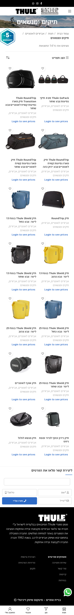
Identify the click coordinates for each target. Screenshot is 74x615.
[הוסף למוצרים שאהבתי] (43, 68)
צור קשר (62, 568)
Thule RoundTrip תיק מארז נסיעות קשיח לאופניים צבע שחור (23, 163)
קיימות (62, 574)
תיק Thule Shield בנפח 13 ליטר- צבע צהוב (54, 275)
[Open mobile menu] (69, 11)
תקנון (32, 568)
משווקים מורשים (57, 556)
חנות (50, 33)
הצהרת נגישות (28, 556)
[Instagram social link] (37, 3)
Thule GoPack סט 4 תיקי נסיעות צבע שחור (54, 99)
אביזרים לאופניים (34, 33)
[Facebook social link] (41, 3)
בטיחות (62, 580)
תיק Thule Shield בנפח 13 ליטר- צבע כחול (21, 220)
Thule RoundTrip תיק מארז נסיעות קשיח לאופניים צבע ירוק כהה (56, 163)
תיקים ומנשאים (61, 110)
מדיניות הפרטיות (26, 562)
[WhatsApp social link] (33, 3)
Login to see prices (56, 121)
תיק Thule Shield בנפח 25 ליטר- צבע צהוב (21, 329)
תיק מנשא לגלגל (27, 438)
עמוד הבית (62, 33)
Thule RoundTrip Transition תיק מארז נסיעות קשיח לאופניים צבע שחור (20, 103)
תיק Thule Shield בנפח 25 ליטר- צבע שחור (54, 384)
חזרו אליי (18, 500)
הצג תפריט (58, 57)
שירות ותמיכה (59, 562)
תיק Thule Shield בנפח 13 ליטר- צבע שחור (21, 275)
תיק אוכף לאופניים (25, 383)
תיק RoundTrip (60, 218)
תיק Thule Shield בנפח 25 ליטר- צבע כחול (54, 329)
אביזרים (46, 106)
